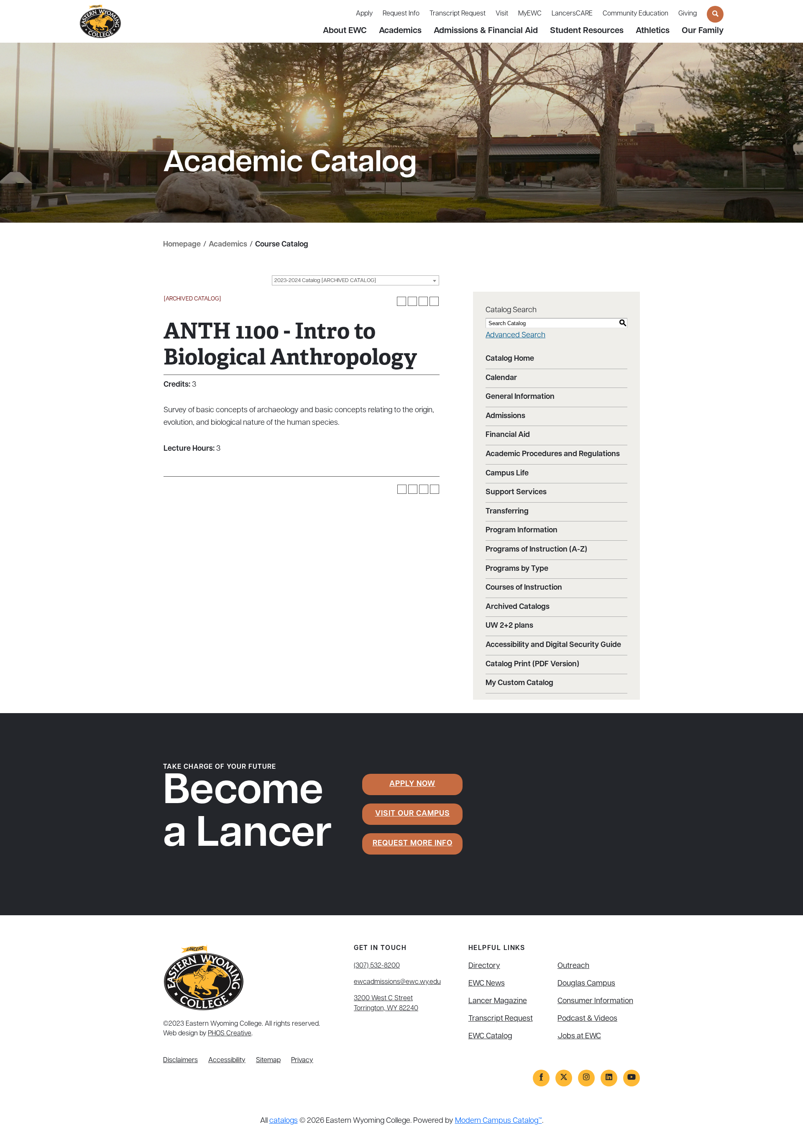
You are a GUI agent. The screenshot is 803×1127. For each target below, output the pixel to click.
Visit (502, 13)
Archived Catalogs (518, 607)
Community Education (635, 13)
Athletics (653, 31)
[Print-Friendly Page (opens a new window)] (423, 301)
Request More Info (413, 843)
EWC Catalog (490, 1036)
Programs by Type (517, 569)
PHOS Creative (229, 1033)
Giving (687, 13)
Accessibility (227, 1060)
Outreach (573, 966)
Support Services (516, 492)
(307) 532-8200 (377, 966)
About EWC (345, 31)
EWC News (486, 984)
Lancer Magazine (497, 1001)
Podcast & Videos (587, 1019)
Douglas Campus (586, 984)
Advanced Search (515, 335)
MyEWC (530, 13)
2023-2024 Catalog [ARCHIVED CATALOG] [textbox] (325, 280)
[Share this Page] (412, 301)
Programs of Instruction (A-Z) (536, 550)
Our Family (703, 31)
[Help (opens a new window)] (434, 301)
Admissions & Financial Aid (486, 31)
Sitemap (268, 1060)
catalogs (283, 1121)
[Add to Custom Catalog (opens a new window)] (401, 301)
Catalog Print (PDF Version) (532, 664)
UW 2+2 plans (509, 626)
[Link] (541, 1078)
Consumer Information (595, 1001)
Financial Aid (508, 435)
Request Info (401, 13)
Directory (484, 966)
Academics (400, 31)
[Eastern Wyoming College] (100, 22)
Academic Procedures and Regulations (553, 454)
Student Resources (587, 31)
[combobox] (355, 280)
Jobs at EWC (579, 1036)
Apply (364, 13)
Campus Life (507, 473)
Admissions (505, 416)
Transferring (507, 512)
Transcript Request (458, 13)
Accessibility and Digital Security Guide (553, 645)
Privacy (302, 1060)
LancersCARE (572, 13)
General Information (520, 397)
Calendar (501, 378)
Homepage (182, 245)
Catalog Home (510, 359)
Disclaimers (180, 1060)
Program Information (521, 530)
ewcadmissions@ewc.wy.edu (397, 982)
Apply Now (412, 784)
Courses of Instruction (524, 588)
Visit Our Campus (412, 814)
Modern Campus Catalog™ (498, 1121)
